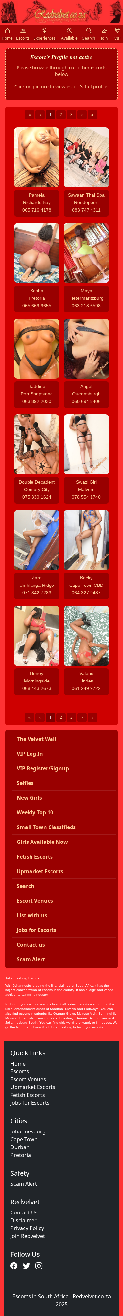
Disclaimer (23, 1220)
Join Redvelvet (27, 1236)
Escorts (19, 1071)
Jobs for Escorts (30, 1102)
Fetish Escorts (27, 1095)
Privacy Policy (27, 1228)
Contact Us (24, 1212)
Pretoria (20, 1155)
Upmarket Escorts (32, 1087)
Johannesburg (28, 1131)
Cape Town (24, 1139)
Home (18, 1063)
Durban (20, 1147)
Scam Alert (23, 1183)
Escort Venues (28, 1079)
